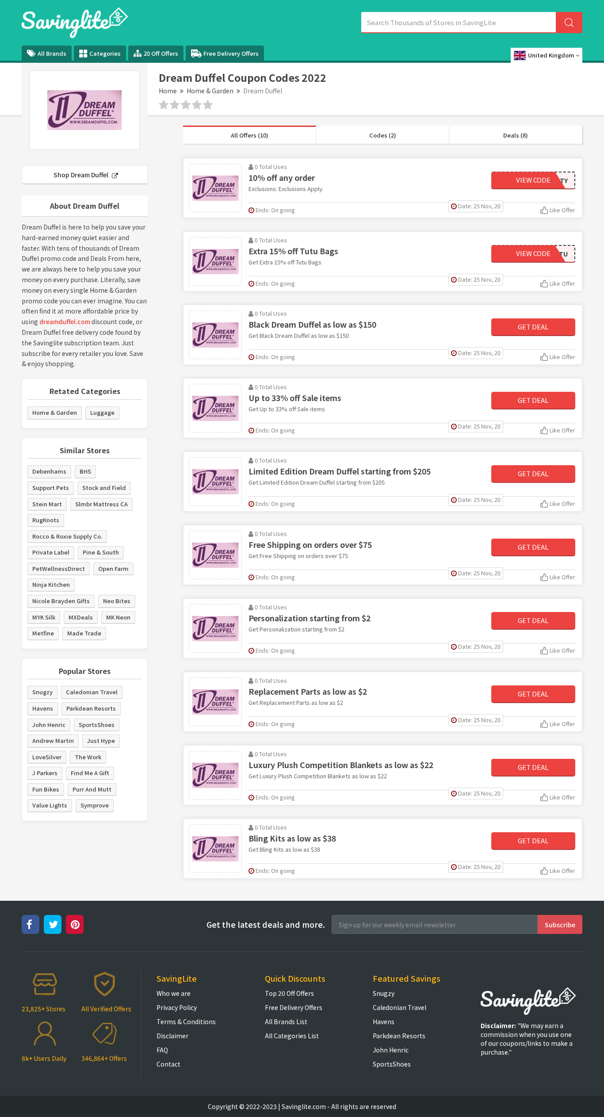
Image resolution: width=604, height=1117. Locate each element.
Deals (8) (515, 135)
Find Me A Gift (90, 773)
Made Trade (84, 633)
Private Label (50, 552)
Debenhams (49, 471)
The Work (88, 757)
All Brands (52, 53)
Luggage (102, 412)
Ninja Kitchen (51, 584)
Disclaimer (172, 1035)
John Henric (48, 724)
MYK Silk (43, 617)
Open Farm (113, 568)
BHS (85, 471)
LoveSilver (46, 757)
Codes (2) (382, 135)
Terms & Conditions (186, 1021)
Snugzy (42, 692)
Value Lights (49, 805)
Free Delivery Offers (231, 53)
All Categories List (292, 1035)
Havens (42, 708)
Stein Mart (47, 504)
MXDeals (81, 617)
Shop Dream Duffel (82, 174)
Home (168, 90)
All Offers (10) (249, 135)
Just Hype (101, 740)
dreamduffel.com (64, 321)
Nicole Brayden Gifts (61, 601)
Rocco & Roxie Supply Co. (67, 536)
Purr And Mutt (92, 789)
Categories (105, 53)
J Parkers (44, 773)
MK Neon (118, 617)
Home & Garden (210, 90)
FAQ (162, 1049)
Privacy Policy (177, 1007)
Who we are (174, 993)
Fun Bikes (45, 789)
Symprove (94, 805)
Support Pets (50, 487)
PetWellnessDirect (58, 568)
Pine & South (101, 552)
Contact (168, 1064)
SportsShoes (97, 724)
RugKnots (45, 520)
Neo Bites (116, 601)
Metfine (43, 633)
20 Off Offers (161, 53)
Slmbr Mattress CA (101, 504)
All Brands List (286, 1021)
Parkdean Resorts (91, 708)
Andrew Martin (53, 740)
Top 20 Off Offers (289, 993)
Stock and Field (104, 487)
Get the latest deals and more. (265, 924)
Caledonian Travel (92, 692)
